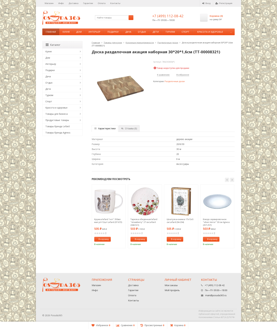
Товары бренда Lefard (57, 126)
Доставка (73, 3)
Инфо (61, 3)
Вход (208, 3)
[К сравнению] (117, 239)
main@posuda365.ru (216, 295)
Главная (51, 31)
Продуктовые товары (57, 120)
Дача (128, 31)
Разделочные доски (168, 42)
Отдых (142, 31)
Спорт (185, 31)
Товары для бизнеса (56, 113)
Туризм (170, 31)
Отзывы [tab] (131, 128)
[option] (109, 216)
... (231, 31)
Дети (156, 31)
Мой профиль (172, 290)
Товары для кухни (113, 42)
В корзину (104, 239)
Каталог (55, 45)
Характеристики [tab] (107, 128)
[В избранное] (122, 239)
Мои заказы (171, 285)
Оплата (101, 3)
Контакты (115, 3)
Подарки (112, 31)
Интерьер (94, 31)
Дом (79, 31)
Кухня (66, 31)
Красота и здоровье (210, 31)
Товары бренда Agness (57, 132)
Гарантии (88, 3)
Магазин (49, 3)
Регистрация (225, 3)
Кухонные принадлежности (140, 42)
